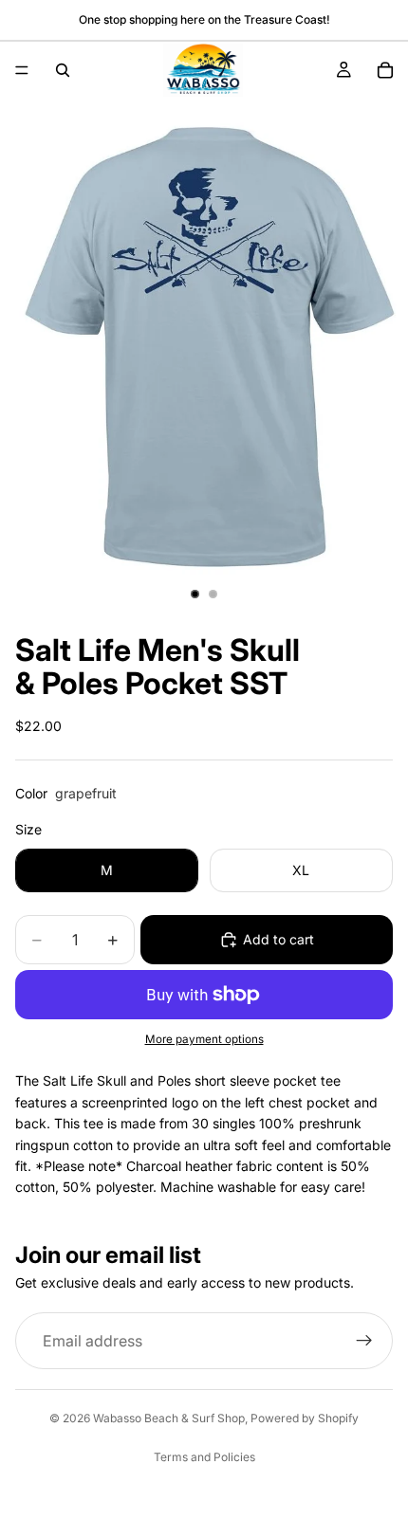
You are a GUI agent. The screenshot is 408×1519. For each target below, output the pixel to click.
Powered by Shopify (304, 1418)
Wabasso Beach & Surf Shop (169, 1418)
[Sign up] (364, 1341)
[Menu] (22, 70)
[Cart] (385, 70)
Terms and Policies (204, 1457)
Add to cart (278, 939)
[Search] (62, 70)
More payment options (204, 1039)
